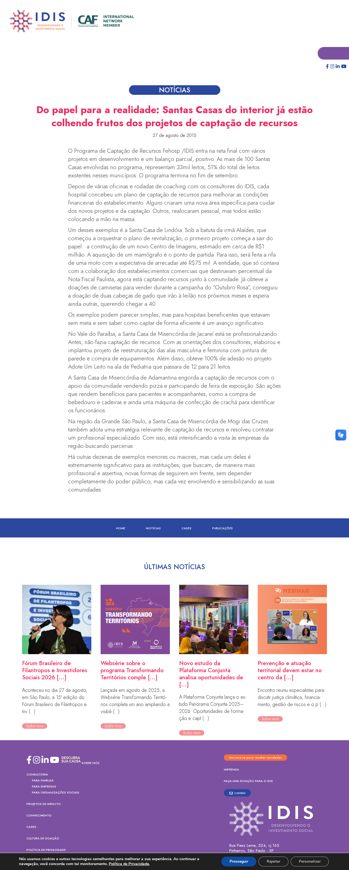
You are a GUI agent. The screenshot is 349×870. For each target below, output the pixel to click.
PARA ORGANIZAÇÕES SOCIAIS (55, 792)
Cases (186, 528)
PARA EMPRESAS (44, 786)
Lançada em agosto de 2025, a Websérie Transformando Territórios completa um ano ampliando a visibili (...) (135, 701)
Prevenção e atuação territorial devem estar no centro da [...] (290, 670)
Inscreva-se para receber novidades (255, 758)
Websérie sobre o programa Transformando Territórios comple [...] (132, 670)
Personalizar (310, 861)
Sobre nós (91, 763)
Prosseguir (239, 861)
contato (239, 793)
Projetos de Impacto (43, 804)
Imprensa (231, 770)
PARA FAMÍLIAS (43, 780)
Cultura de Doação (42, 838)
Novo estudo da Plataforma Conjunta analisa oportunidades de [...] (211, 674)
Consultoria (37, 774)
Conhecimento (39, 815)
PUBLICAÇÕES (222, 528)
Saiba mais (34, 726)
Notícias (153, 528)
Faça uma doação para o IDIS (248, 781)
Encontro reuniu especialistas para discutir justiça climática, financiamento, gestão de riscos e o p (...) (292, 697)
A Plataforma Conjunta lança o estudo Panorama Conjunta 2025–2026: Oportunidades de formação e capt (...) (212, 708)
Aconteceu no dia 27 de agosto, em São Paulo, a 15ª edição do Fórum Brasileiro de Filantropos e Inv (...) (54, 701)
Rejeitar (273, 861)
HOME (120, 528)
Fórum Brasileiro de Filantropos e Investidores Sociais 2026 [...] (54, 670)
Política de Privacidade (46, 850)
